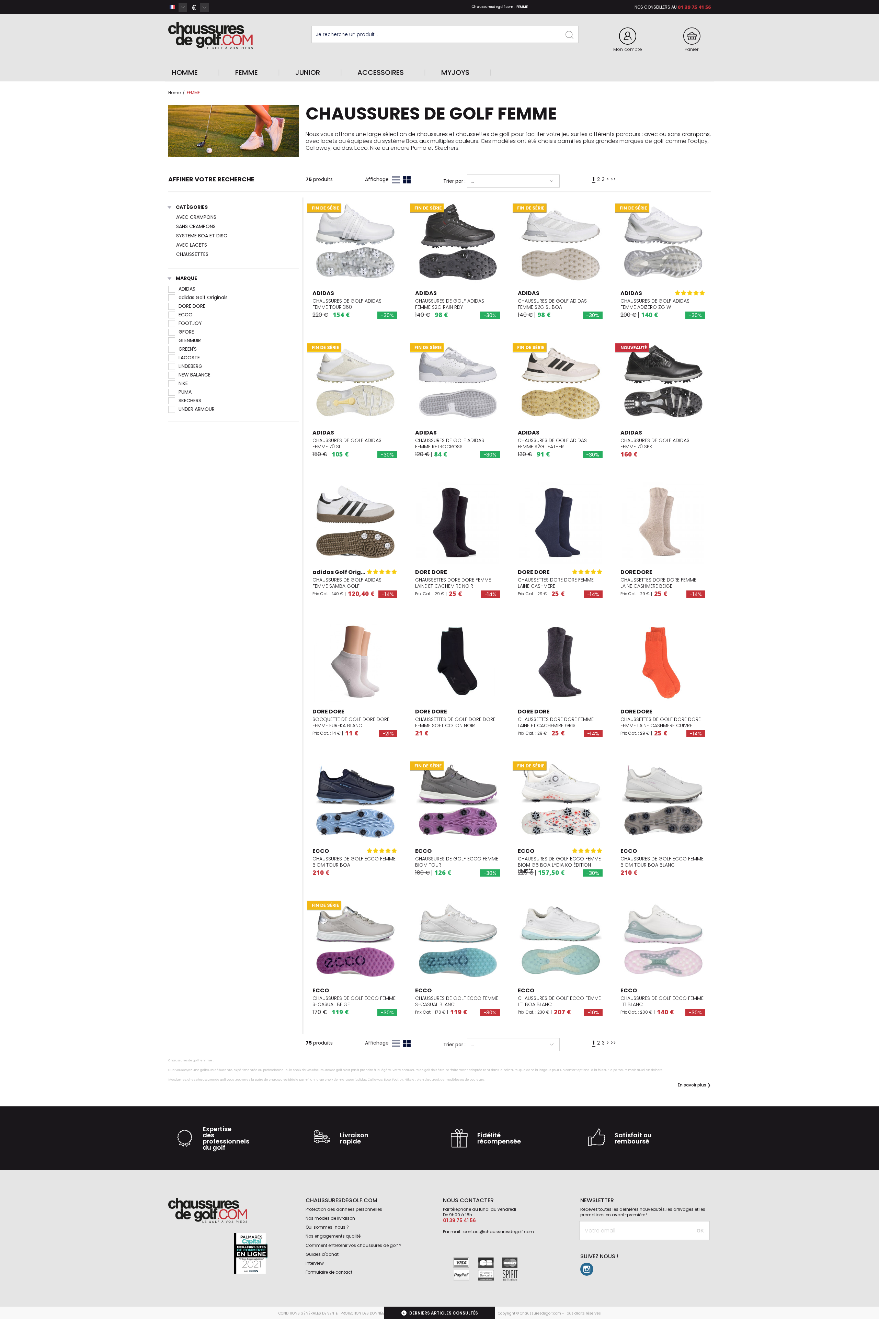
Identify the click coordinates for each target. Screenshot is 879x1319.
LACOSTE (189, 357)
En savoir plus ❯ (694, 1085)
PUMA (185, 392)
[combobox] (177, 7)
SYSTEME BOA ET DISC (201, 235)
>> (613, 179)
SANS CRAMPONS (196, 226)
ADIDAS (187, 289)
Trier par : (454, 181)
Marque (186, 279)
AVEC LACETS (191, 245)
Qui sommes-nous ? (327, 1227)
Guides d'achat (322, 1254)
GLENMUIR (190, 340)
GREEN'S (188, 349)
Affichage (377, 179)
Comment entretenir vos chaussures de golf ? (353, 1245)
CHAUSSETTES (192, 254)
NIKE (183, 383)
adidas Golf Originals (203, 297)
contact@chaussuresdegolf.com (498, 1232)
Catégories (192, 208)
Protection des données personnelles (344, 1209)
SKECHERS (190, 400)
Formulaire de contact (329, 1272)
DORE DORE (192, 306)
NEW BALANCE (194, 375)
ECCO (186, 315)
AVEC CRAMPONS (196, 217)
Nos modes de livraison (330, 1218)
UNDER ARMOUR (197, 409)
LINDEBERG (190, 366)
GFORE (186, 332)
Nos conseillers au (656, 7)
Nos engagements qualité (333, 1236)
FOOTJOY (190, 323)
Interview (315, 1263)
